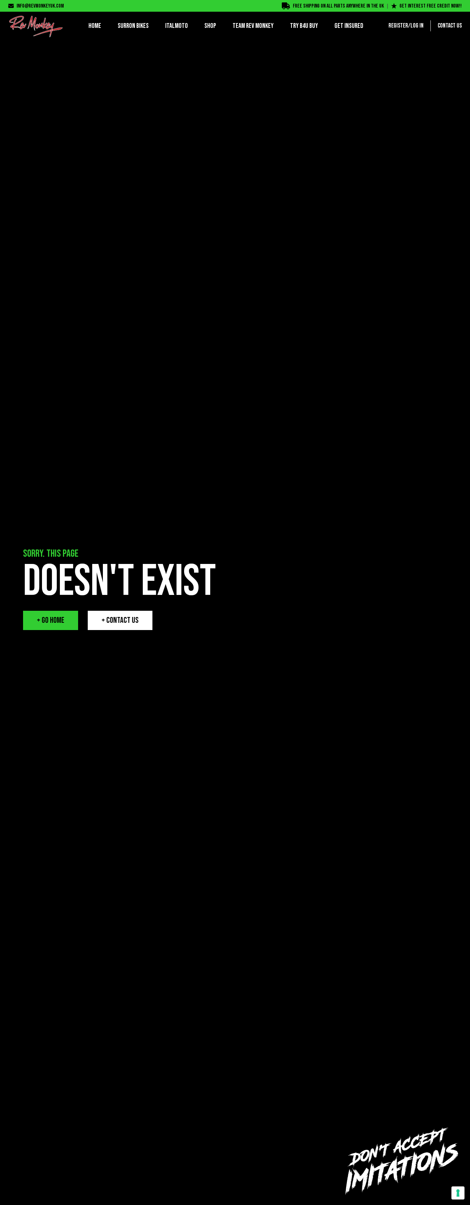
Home (94, 26)
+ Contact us (120, 620)
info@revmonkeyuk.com (40, 6)
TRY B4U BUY (304, 26)
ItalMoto (176, 26)
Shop (210, 26)
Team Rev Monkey (253, 26)
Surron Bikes (133, 26)
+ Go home (50, 620)
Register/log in (406, 25)
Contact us (450, 25)
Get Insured (348, 26)
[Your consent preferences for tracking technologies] (457, 1192)
